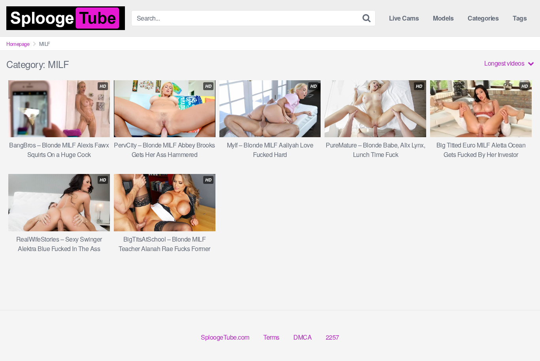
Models (443, 18)
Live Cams (404, 18)
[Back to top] (518, 335)
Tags (520, 18)
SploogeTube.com (225, 337)
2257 (332, 337)
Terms (271, 337)
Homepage (17, 43)
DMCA (302, 337)
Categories (483, 18)
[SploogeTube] (65, 18)
